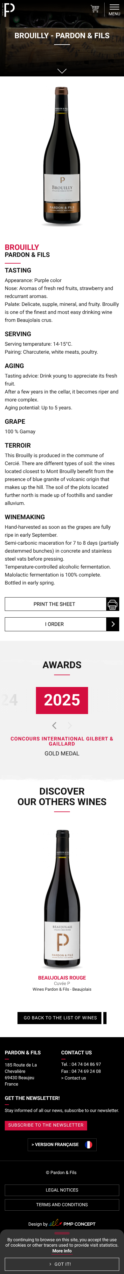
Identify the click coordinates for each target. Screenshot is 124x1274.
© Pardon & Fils (61, 1173)
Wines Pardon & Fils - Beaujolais (62, 983)
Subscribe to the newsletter (46, 1125)
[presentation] (54, 725)
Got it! (62, 1264)
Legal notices (62, 1190)
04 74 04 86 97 (81, 1064)
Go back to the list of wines (60, 1018)
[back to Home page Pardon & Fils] (8, 10)
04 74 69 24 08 (81, 1071)
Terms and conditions (62, 1204)
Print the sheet (54, 604)
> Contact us (73, 1078)
